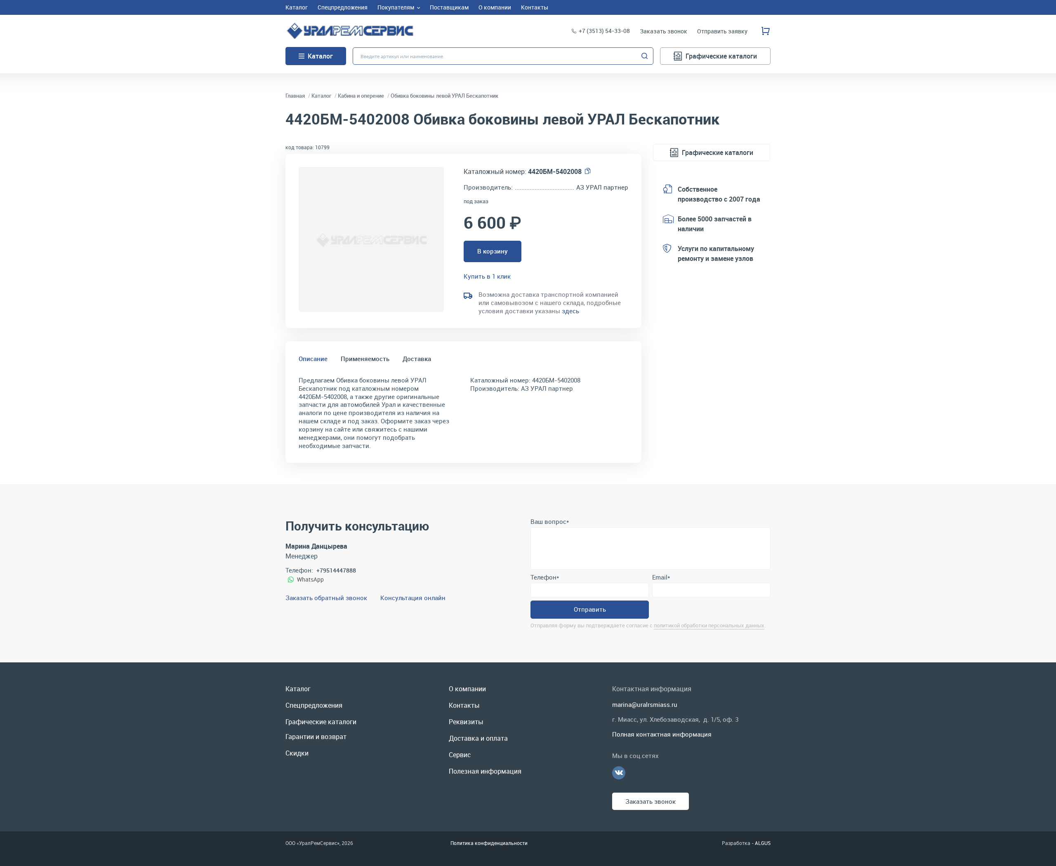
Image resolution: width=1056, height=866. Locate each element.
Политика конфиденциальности (489, 843)
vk (618, 772)
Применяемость (365, 358)
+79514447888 (336, 570)
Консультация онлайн (413, 598)
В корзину (492, 251)
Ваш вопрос (549, 521)
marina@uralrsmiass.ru (644, 704)
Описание (313, 358)
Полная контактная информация (662, 734)
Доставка (417, 358)
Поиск (644, 56)
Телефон (544, 577)
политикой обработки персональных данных (709, 625)
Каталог (320, 56)
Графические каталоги (721, 56)
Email (661, 577)
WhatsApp (310, 579)
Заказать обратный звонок (326, 598)
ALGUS (763, 843)
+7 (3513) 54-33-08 (604, 31)
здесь (570, 311)
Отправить (590, 609)
